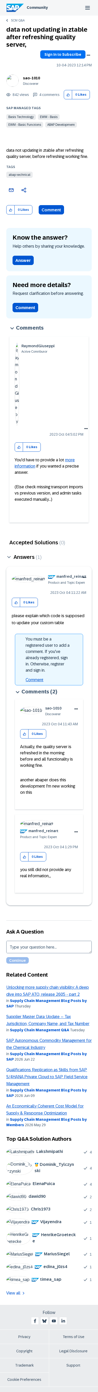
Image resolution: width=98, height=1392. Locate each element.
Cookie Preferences (24, 1379)
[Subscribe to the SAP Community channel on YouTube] (54, 1321)
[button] (68, 94)
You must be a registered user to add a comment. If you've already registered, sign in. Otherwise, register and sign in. (48, 654)
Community (37, 7)
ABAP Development (61, 125)
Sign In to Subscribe (62, 54)
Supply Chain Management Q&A (39, 1030)
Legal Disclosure (73, 1351)
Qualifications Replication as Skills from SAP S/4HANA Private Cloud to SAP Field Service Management (47, 1077)
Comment (51, 210)
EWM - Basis (48, 117)
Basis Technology (21, 117)
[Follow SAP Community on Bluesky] (44, 1321)
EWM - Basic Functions (24, 125)
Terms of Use (73, 1337)
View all (13, 1293)
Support (73, 1365)
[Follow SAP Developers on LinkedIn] (63, 1321)
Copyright (24, 1351)
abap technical (19, 175)
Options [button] (88, 55)
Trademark (24, 1365)
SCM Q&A (18, 20)
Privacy (24, 1337)
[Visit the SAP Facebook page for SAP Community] (35, 1321)
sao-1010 (31, 78)
